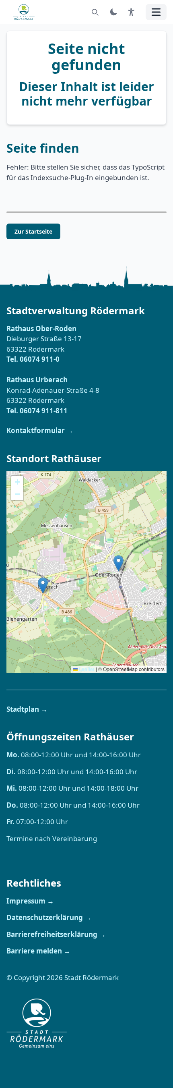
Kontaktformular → (39, 430)
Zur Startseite (33, 231)
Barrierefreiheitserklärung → (56, 934)
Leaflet (86, 669)
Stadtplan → (26, 709)
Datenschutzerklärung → (48, 917)
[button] (43, 585)
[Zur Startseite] (26, 12)
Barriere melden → (38, 950)
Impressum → (30, 901)
